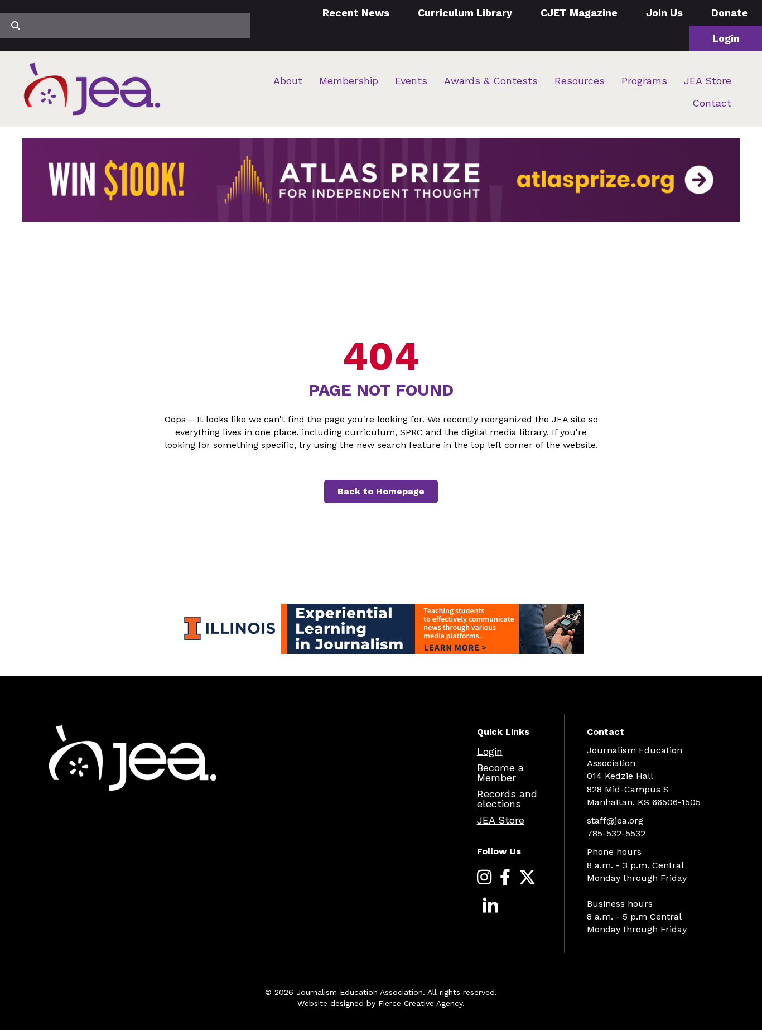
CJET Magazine (579, 12)
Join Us (664, 12)
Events (411, 80)
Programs (644, 80)
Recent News (355, 12)
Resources (579, 80)
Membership (348, 80)
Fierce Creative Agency (420, 1003)
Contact (711, 103)
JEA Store (707, 80)
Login (726, 38)
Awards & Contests (491, 80)
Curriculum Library (465, 12)
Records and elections (507, 799)
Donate (729, 12)
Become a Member (500, 772)
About (287, 80)
